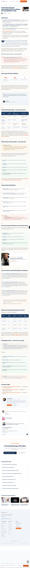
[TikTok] (10, 518)
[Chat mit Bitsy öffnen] (28, 561)
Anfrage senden (19, 528)
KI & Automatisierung (4, 532)
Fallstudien (10, 527)
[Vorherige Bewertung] (25, 434)
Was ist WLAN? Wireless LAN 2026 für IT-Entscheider (11, 386)
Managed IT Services (14, 333)
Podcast (10, 533)
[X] (9, 518)
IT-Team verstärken (3, 528)
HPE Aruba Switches (18, 179)
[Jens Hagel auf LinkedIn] (11, 398)
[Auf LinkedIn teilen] (24, 13)
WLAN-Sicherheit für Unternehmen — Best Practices (11, 392)
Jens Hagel (9, 398)
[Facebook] (7, 518)
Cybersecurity (3, 529)
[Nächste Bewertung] (27, 434)
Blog (3, 5)
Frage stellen (9, 405)
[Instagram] (5, 518)
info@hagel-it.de (18, 526)
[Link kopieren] (28, 13)
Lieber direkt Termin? (22, 452)
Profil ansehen (15, 405)
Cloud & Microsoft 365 (4, 531)
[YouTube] (3, 518)
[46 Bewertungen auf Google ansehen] (3, 429)
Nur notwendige (20, 565)
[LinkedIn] (2, 518)
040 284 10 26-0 (17, 1)
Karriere (9, 530)
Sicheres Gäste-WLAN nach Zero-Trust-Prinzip (10, 389)
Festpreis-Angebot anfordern (9, 452)
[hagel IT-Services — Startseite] (4, 1)
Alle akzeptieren (26, 565)
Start (1, 5)
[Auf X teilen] (26, 13)
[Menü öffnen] (28, 1)
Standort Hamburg (18, 335)
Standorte (10, 524)
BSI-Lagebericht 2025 (7, 31)
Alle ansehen (3, 434)
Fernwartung (12, 1)
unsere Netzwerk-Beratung (16, 68)
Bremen (26, 335)
